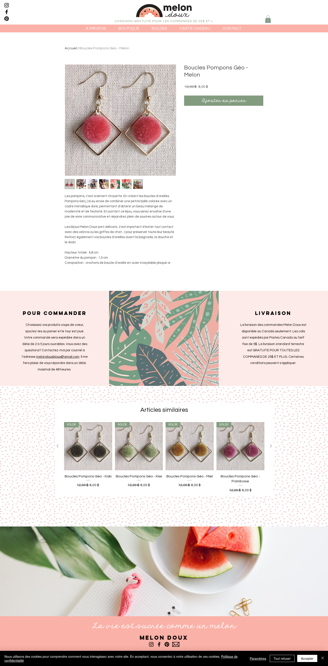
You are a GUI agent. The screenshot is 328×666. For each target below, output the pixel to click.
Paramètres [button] (258, 658)
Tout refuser (282, 658)
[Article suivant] (271, 446)
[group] (164, 457)
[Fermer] (322, 658)
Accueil (71, 48)
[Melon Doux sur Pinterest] (7, 19)
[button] (268, 19)
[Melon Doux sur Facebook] (7, 12)
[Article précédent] (57, 446)
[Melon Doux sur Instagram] (7, 5)
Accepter (307, 658)
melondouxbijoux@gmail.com (57, 356)
